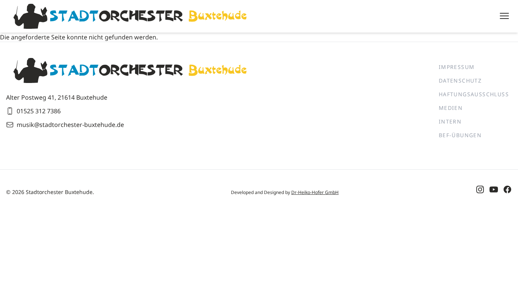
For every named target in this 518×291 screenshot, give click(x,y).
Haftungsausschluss (474, 94)
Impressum (457, 66)
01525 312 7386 (39, 111)
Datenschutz (460, 80)
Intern (450, 121)
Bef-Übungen (460, 135)
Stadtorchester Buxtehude (59, 192)
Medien (451, 107)
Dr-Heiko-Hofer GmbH (315, 192)
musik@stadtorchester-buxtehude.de (70, 124)
